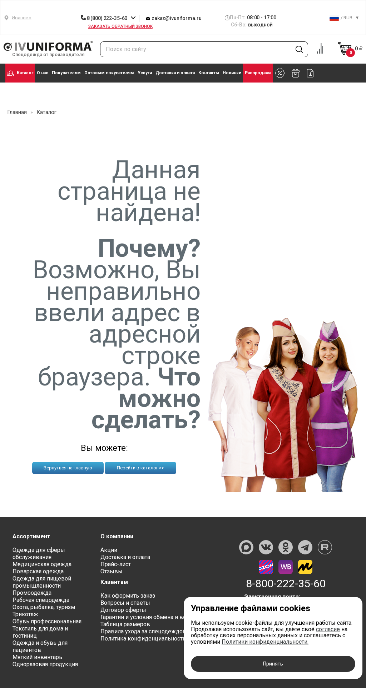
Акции (108, 550)
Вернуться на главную (68, 467)
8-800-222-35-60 (286, 584)
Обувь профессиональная (47, 621)
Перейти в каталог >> (140, 467)
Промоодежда (32, 592)
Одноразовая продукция (45, 664)
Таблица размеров (125, 624)
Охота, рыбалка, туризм (44, 607)
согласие (328, 629)
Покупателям (66, 72)
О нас (42, 72)
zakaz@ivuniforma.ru (175, 18)
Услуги (145, 72)
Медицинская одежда (42, 564)
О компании (116, 536)
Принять (273, 664)
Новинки (232, 72)
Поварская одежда (38, 571)
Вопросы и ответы (125, 602)
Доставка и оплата (175, 72)
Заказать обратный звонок (120, 26)
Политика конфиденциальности (143, 638)
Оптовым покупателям (109, 72)
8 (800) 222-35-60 (107, 18)
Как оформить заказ (127, 595)
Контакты (208, 72)
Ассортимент (31, 536)
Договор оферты (123, 610)
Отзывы (111, 571)
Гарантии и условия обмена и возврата (152, 617)
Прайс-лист (115, 564)
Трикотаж (25, 614)
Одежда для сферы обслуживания (39, 553)
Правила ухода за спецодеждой (143, 631)
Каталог (25, 72)
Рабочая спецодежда (41, 600)
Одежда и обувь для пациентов (40, 646)
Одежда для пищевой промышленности (42, 582)
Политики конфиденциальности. (265, 641)
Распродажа (258, 72)
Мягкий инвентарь (37, 657)
